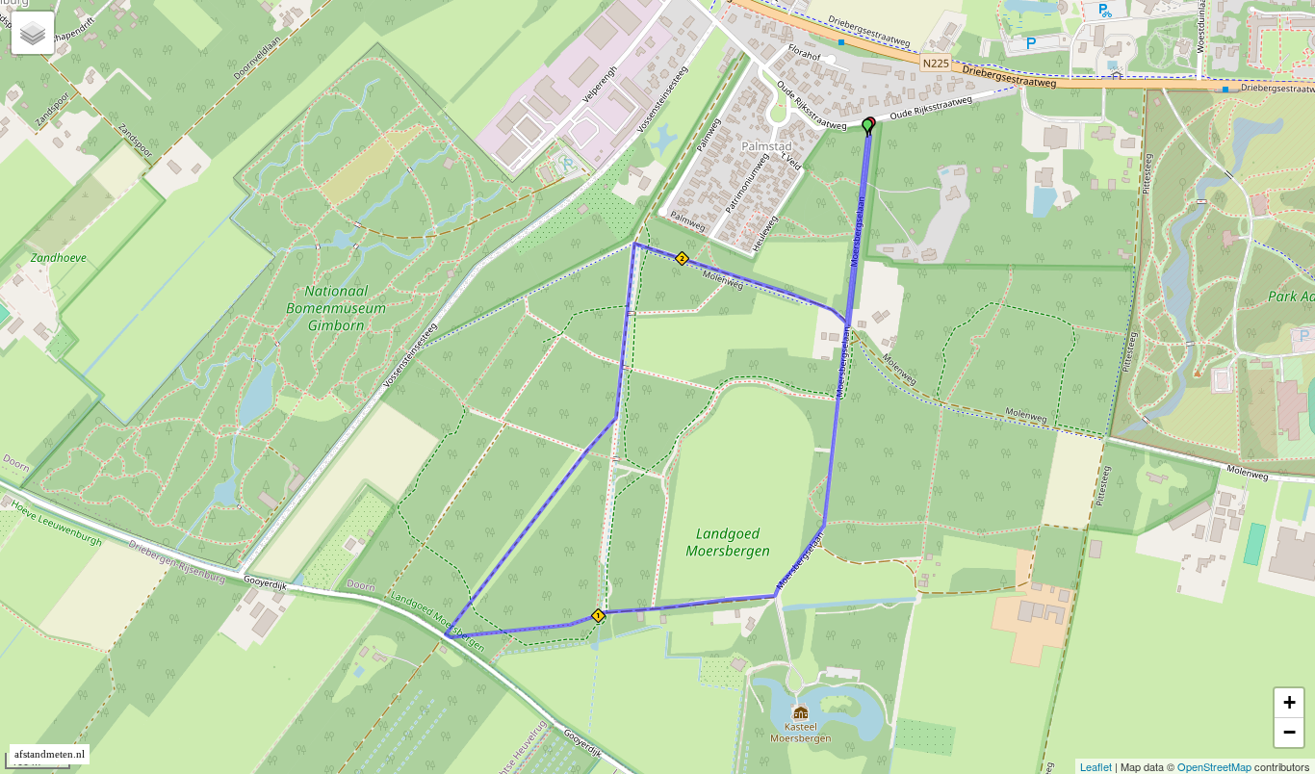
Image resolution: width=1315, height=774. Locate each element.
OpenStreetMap (1214, 766)
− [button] (1289, 732)
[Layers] (33, 33)
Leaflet (1096, 766)
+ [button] (1289, 702)
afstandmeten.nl (49, 754)
